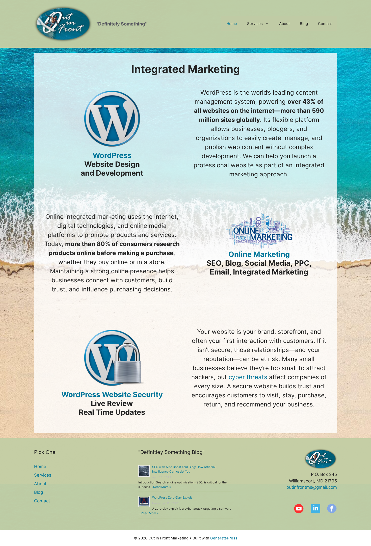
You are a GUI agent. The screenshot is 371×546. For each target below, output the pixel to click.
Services (255, 23)
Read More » (162, 487)
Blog (304, 23)
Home (231, 23)
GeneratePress (223, 538)
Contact (325, 23)
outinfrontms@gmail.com (311, 487)
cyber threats (248, 377)
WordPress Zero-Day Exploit (172, 497)
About (284, 23)
